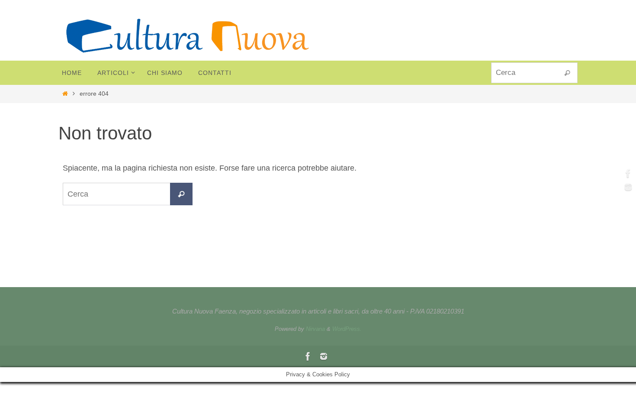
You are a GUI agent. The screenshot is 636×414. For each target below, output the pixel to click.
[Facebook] (627, 173)
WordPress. (347, 329)
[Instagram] (627, 187)
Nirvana (315, 329)
